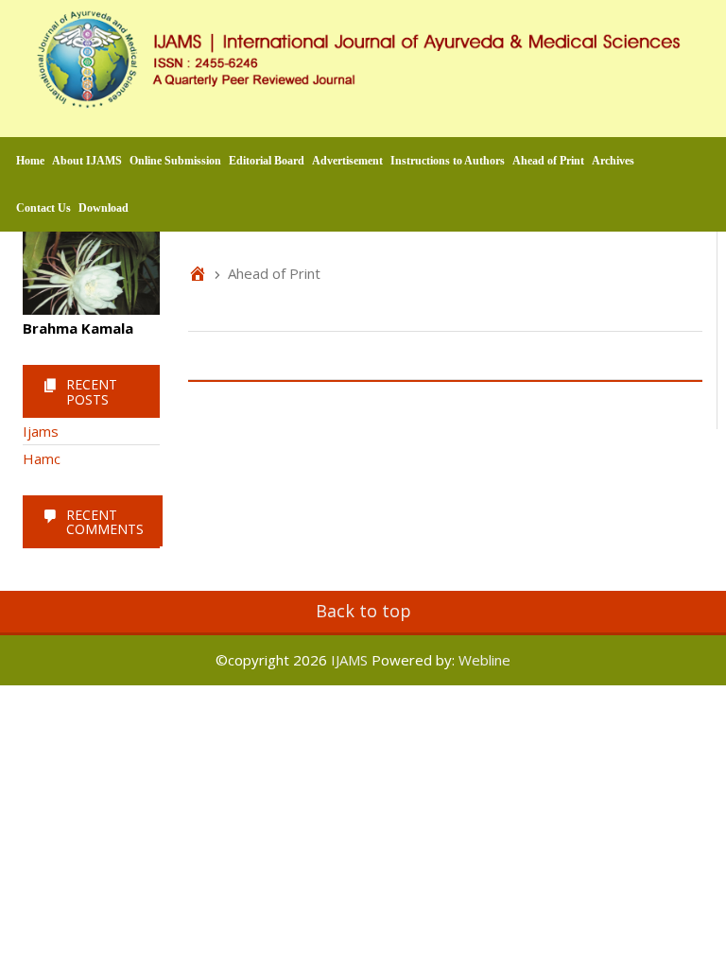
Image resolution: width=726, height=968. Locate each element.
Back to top (363, 610)
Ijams (41, 431)
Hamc (41, 458)
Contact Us (43, 208)
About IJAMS (87, 160)
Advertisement (347, 160)
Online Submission (175, 160)
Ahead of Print (548, 160)
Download (103, 208)
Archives (613, 160)
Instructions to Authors (447, 160)
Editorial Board (266, 160)
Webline (484, 659)
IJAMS (349, 659)
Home (30, 160)
